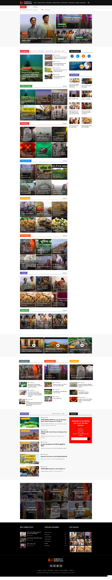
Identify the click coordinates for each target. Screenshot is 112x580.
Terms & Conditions (63, 570)
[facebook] (51, 566)
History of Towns (41, 2)
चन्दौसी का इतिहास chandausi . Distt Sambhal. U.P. (53, 468)
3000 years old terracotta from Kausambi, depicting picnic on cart (59, 154)
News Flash (83, 2)
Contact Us (71, 570)
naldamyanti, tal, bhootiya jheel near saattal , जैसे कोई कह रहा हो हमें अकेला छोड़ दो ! (43, 251)
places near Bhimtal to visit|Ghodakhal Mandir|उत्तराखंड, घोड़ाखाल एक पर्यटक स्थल (80, 491)
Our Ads (56, 570)
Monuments (49, 2)
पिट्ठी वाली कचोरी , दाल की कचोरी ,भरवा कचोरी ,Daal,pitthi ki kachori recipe (59, 213)
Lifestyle (77, 2)
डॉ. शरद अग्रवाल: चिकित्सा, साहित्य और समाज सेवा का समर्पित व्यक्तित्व (27, 288)
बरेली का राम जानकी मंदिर (62, 41)
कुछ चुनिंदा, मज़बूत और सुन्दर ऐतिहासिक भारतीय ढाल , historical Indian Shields (27, 154)
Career (44, 570)
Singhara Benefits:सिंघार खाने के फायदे (32, 491)
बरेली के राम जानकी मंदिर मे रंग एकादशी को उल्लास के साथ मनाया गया (59, 326)
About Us (40, 570)
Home (35, 2)
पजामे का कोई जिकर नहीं (25, 193)
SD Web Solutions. (71, 572)
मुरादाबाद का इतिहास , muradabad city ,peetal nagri (58, 117)
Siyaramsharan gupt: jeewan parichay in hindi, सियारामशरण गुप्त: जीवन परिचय (59, 304)
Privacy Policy (50, 570)
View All (65, 86)
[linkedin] (60, 566)
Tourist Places (71, 2)
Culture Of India (56, 2)
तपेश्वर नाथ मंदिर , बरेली (62, 26)
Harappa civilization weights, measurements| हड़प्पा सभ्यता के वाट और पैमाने (43, 139)
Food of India (64, 2)
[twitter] (54, 566)
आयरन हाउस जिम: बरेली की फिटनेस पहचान (34, 538)
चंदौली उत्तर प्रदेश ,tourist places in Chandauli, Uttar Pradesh (43, 101)
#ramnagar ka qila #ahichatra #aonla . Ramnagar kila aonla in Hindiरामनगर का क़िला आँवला (56, 350)
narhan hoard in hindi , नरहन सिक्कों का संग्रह (81, 377)
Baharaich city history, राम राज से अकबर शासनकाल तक (54, 456)
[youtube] (57, 566)
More (63, 51)
